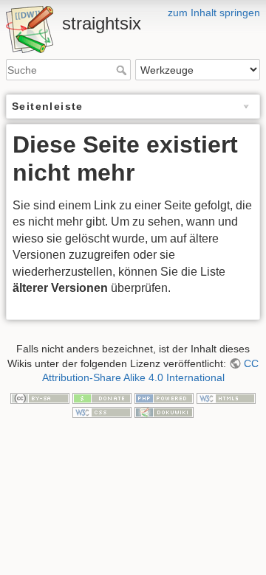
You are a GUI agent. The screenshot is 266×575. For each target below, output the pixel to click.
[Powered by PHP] (164, 397)
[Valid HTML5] (226, 397)
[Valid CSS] (102, 411)
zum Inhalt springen (214, 12)
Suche (123, 70)
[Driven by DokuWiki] (164, 411)
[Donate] (102, 397)
